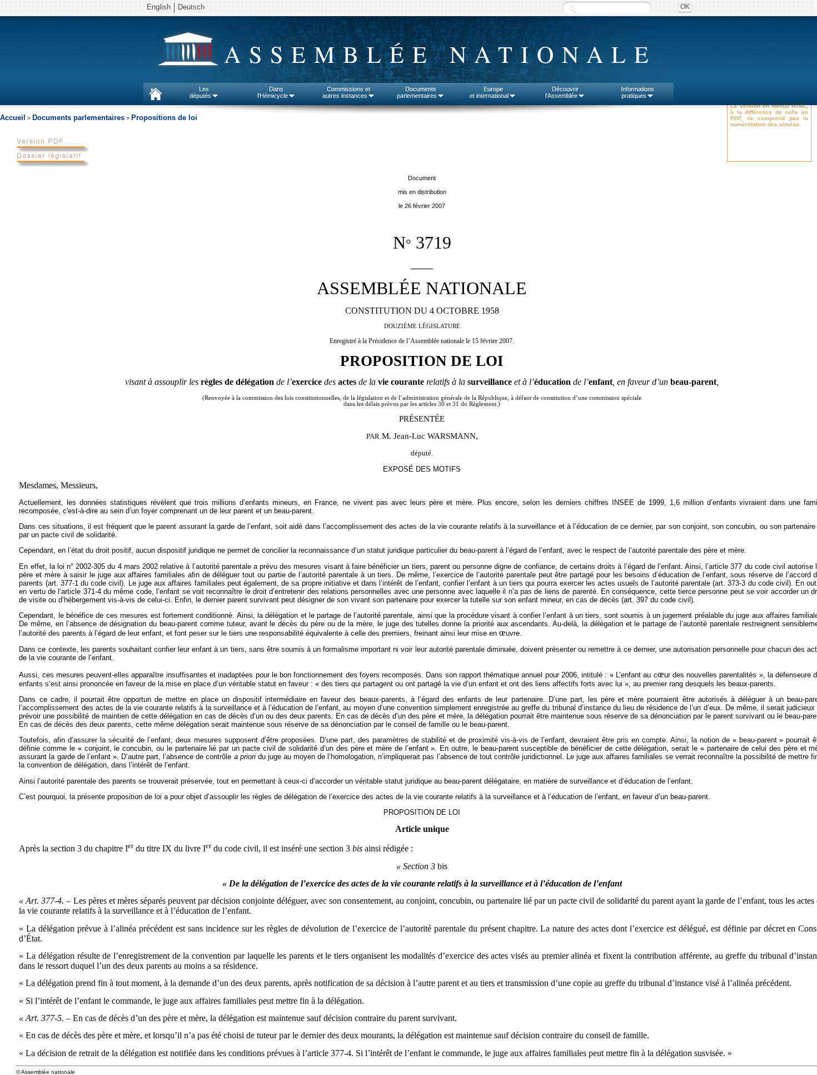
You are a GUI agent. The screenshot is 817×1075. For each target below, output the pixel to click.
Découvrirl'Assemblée (562, 92)
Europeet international (489, 92)
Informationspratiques (637, 92)
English (159, 7)
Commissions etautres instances (346, 92)
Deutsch (191, 7)
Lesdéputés (200, 92)
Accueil (13, 117)
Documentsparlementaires (417, 92)
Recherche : (572, 8)
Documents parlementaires (78, 117)
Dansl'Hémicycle (272, 92)
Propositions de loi (164, 117)
